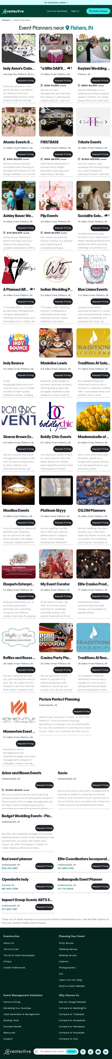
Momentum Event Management (29, 731)
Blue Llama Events (93, 289)
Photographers (67, 967)
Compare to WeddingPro (72, 1008)
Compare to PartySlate (71, 1032)
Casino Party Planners (59, 658)
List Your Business (57, 11)
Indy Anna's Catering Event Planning (33, 68)
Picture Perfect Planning (59, 699)
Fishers (6, 20)
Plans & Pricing (12, 1002)
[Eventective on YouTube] (98, 1052)
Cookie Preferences (14, 967)
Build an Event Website (72, 986)
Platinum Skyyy (53, 510)
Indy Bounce (13, 363)
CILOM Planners (91, 510)
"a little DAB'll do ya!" (58, 68)
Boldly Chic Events (56, 437)
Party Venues (66, 943)
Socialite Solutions (93, 216)
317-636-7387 (9, 909)
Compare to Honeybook (72, 1020)
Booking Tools (11, 1020)
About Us (9, 943)
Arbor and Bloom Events (21, 773)
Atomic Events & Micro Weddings (30, 142)
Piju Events (49, 216)
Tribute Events (89, 142)
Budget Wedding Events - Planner (29, 816)
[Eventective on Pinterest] (83, 1052)
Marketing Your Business (17, 1008)
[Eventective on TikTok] (90, 1052)
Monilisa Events (16, 510)
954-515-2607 (10, 868)
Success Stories (12, 1026)
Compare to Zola (68, 1038)
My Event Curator (55, 584)
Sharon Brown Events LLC (24, 437)
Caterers (64, 961)
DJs (61, 973)
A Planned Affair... (17, 289)
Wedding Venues (68, 949)
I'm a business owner (55, 2)
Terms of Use (11, 949)
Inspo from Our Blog (70, 979)
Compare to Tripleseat (71, 1014)
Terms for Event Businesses (19, 955)
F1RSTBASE (50, 142)
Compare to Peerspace (72, 1026)
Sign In (75, 11)
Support (8, 1038)
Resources (9, 1032)
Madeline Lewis (54, 363)
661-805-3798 (10, 888)
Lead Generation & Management (22, 1014)
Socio (62, 773)
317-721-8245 (65, 888)
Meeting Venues (68, 955)
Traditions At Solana (95, 363)
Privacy (8, 961)
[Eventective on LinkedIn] (105, 1052)
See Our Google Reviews (72, 1002)
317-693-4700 (66, 868)
